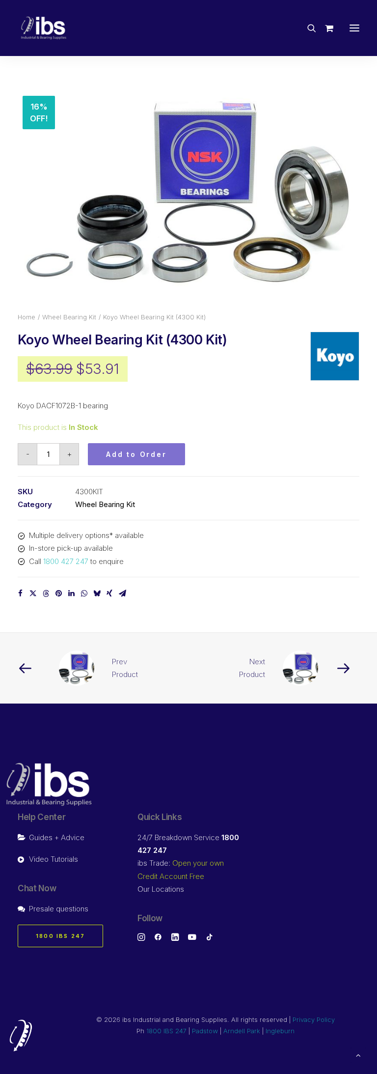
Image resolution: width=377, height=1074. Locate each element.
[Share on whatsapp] (84, 593)
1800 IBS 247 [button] (60, 936)
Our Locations (160, 889)
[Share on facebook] (20, 593)
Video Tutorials (53, 859)
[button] (354, 28)
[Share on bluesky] (97, 593)
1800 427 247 (65, 561)
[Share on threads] (46, 593)
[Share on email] (122, 593)
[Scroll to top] (358, 1054)
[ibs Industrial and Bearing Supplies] (44, 28)
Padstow (205, 1031)
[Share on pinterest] (58, 593)
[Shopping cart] (324, 28)
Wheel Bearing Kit (69, 317)
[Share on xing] (109, 593)
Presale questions (58, 908)
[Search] (307, 28)
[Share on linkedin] (71, 593)
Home (26, 317)
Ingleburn (280, 1031)
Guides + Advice (56, 837)
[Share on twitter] (33, 593)
